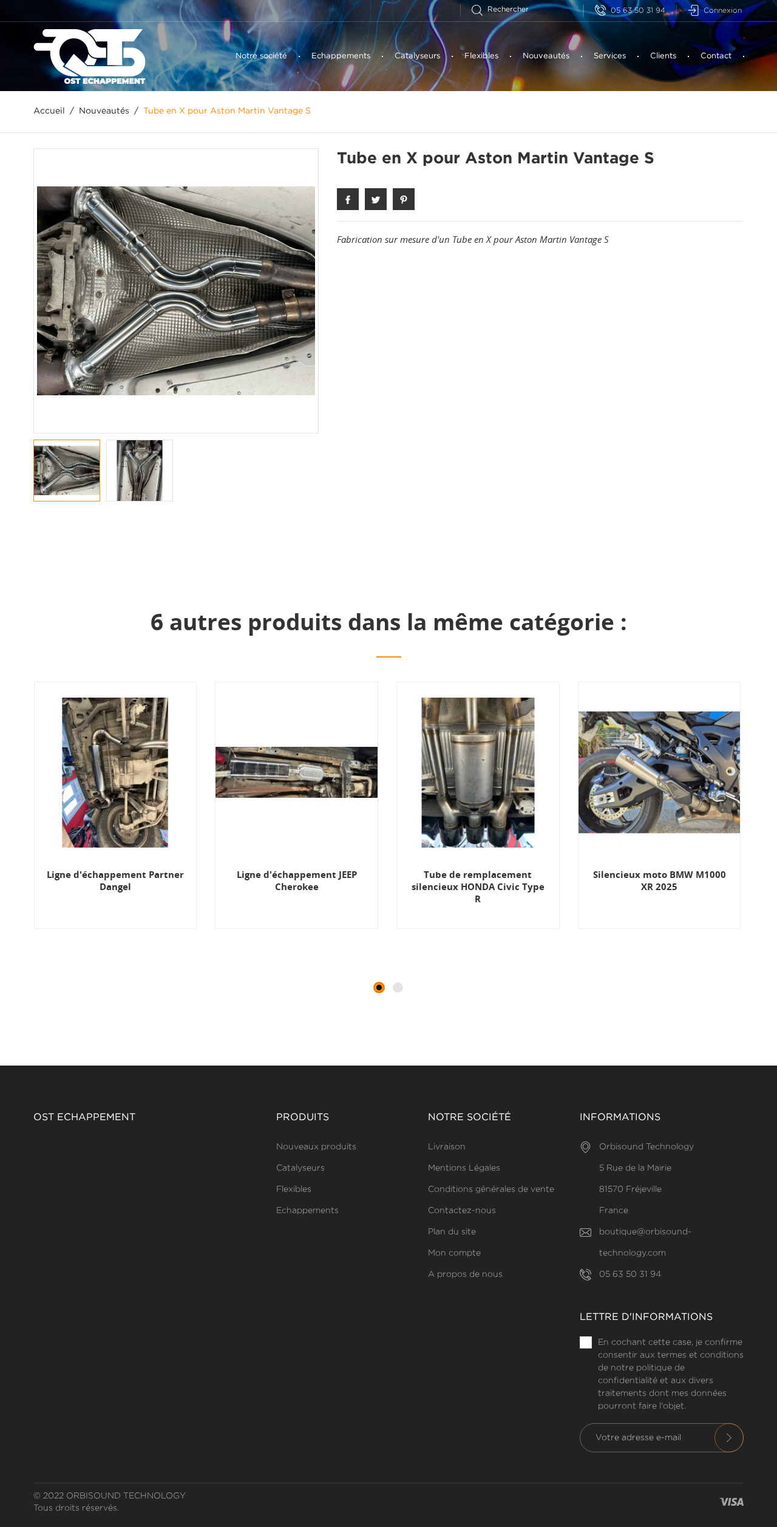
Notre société (261, 56)
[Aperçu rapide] (88, 928)
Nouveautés (546, 56)
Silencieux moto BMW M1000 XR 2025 (659, 880)
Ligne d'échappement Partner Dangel (115, 880)
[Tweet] (376, 199)
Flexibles (481, 56)
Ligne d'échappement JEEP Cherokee (297, 880)
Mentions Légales (464, 1168)
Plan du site (452, 1232)
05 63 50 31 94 (638, 10)
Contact (716, 56)
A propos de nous (465, 1274)
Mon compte (454, 1253)
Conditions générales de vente (491, 1189)
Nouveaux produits (316, 1147)
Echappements (340, 56)
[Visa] (731, 1502)
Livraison (447, 1147)
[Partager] (348, 199)
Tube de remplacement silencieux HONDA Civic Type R (478, 886)
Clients (663, 56)
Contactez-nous (462, 1210)
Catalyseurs (417, 56)
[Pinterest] (404, 199)
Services (610, 56)
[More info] (149, 928)
